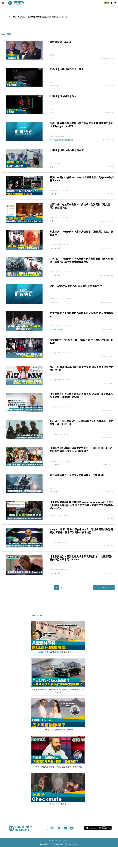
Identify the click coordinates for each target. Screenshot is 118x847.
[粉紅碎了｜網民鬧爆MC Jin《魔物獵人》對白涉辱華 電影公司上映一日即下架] (24, 429)
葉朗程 (52, 55)
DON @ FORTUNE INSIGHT (59, 244)
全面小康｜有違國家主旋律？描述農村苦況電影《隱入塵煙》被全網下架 (80, 206)
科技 (65, 140)
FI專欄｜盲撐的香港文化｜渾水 (67, 69)
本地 (56, 86)
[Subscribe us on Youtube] (65, 828)
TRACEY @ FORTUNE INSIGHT (60, 271)
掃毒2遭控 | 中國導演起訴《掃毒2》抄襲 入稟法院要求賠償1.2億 (81, 341)
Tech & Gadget (57, 329)
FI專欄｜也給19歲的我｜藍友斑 (67, 150)
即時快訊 (53, 140)
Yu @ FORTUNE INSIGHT (58, 542)
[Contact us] (59, 828)
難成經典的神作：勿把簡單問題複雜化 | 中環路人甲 (77, 475)
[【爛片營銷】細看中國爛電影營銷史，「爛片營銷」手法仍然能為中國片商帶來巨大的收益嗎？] (24, 456)
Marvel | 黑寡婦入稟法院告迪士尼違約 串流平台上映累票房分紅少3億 (81, 368)
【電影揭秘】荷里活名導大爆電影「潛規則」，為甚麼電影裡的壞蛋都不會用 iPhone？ (81, 558)
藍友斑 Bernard (55, 163)
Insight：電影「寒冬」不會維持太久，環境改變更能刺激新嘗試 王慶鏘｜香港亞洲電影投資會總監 (81, 531)
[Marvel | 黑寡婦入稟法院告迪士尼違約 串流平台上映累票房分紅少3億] (24, 375)
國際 (60, 140)
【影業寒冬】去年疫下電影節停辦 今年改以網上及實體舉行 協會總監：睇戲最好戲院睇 (81, 395)
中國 (51, 194)
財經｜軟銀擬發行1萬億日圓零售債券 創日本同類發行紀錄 (36, 17)
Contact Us (53, 841)
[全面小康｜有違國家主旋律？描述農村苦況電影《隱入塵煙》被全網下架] (24, 213)
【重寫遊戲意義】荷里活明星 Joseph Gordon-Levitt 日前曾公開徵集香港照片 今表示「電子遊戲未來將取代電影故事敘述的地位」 (82, 505)
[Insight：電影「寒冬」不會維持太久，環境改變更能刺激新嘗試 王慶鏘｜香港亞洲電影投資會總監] (24, 538)
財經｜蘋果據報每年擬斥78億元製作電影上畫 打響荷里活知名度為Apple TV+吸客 (81, 125)
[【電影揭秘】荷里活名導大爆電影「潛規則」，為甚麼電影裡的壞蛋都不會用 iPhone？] (24, 565)
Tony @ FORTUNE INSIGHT (59, 434)
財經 (70, 140)
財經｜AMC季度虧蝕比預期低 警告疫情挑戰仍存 (76, 285)
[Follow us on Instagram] (52, 828)
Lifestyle (54, 465)
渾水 (51, 82)
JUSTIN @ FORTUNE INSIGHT (60, 136)
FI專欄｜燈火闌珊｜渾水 (63, 96)
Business (54, 248)
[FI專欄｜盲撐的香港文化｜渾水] (24, 77)
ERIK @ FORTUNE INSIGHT (59, 190)
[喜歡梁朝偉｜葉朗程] (24, 50)
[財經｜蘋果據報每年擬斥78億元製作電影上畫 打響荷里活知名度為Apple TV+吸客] (24, 131)
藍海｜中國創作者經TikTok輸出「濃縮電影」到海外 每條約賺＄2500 (82, 179)
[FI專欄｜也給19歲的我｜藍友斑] (24, 158)
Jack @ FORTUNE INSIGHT (59, 407)
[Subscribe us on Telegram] (71, 828)
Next (103, 587)
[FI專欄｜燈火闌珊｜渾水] (24, 104)
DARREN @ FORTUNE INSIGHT (60, 461)
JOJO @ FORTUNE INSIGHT (59, 515)
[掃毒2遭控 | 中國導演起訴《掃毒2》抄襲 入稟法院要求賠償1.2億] (24, 348)
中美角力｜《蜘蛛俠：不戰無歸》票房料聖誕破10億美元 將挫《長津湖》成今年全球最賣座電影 (81, 260)
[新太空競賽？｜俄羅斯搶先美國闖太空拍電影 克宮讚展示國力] (24, 321)
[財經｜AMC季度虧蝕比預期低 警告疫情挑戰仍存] (24, 294)
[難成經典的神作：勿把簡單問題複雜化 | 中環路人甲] (24, 483)
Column (54, 492)
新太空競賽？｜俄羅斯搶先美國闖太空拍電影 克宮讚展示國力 (81, 314)
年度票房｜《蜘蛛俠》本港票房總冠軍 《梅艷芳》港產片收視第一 (81, 233)
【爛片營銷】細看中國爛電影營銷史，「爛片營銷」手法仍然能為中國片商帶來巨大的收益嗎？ (81, 450)
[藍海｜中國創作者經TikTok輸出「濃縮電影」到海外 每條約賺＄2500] (24, 186)
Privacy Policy (64, 841)
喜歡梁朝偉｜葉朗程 (61, 42)
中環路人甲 (53, 488)
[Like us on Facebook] (46, 828)
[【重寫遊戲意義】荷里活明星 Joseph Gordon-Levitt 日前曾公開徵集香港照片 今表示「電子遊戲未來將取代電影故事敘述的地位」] (24, 511)
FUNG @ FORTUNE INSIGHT (59, 569)
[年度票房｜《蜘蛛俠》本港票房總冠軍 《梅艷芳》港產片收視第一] (24, 240)
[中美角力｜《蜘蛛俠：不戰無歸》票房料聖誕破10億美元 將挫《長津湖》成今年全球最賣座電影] (24, 267)
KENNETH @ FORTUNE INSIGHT (61, 298)
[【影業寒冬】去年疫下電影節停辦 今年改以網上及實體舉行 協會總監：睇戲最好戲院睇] (24, 402)
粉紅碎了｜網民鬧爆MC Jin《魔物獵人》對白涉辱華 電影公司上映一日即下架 (81, 422)
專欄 (51, 59)
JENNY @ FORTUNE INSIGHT (60, 353)
